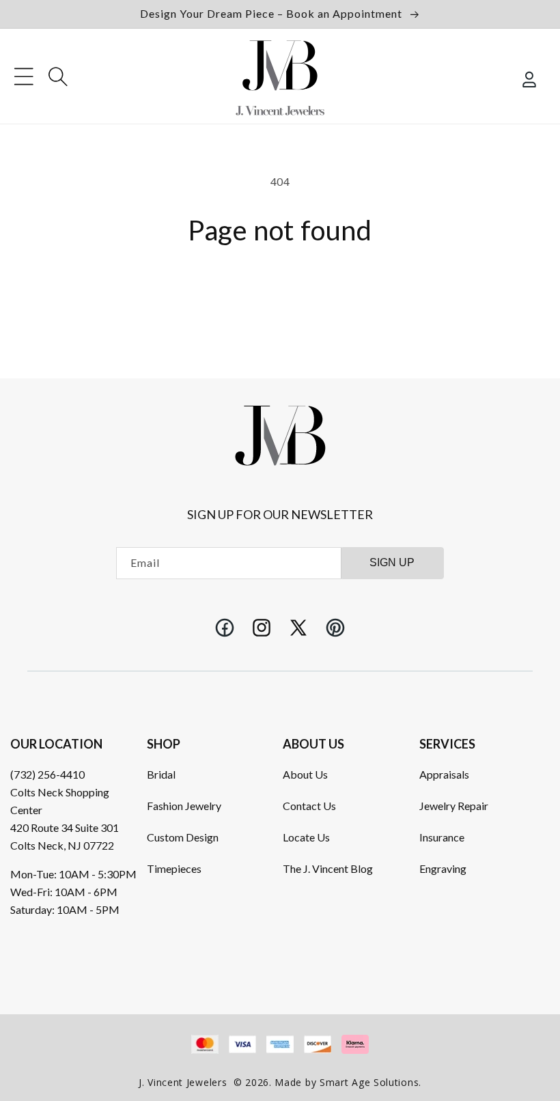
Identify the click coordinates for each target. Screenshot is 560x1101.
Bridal (161, 774)
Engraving (442, 868)
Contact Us (309, 805)
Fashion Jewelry (184, 805)
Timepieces (174, 868)
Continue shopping (280, 289)
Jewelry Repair (453, 805)
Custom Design (183, 837)
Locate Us (306, 837)
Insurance (441, 837)
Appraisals (444, 774)
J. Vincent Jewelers (183, 1082)
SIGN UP (392, 562)
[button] (24, 76)
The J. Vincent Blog (328, 868)
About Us (305, 774)
